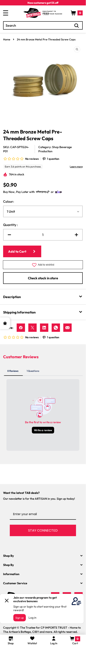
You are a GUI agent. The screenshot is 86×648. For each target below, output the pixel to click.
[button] (77, 12)
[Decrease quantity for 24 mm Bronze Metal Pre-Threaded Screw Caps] (8, 235)
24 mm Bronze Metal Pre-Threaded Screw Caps (46, 39)
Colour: (8, 201)
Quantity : (10, 225)
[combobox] (43, 25)
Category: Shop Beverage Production (55, 149)
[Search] (76, 26)
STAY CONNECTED (43, 530)
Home (6, 39)
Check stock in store (43, 278)
